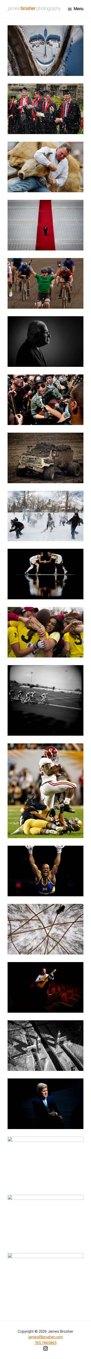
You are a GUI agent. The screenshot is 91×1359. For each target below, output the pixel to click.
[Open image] (45, 50)
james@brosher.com (45, 1337)
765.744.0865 (45, 1343)
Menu (78, 8)
